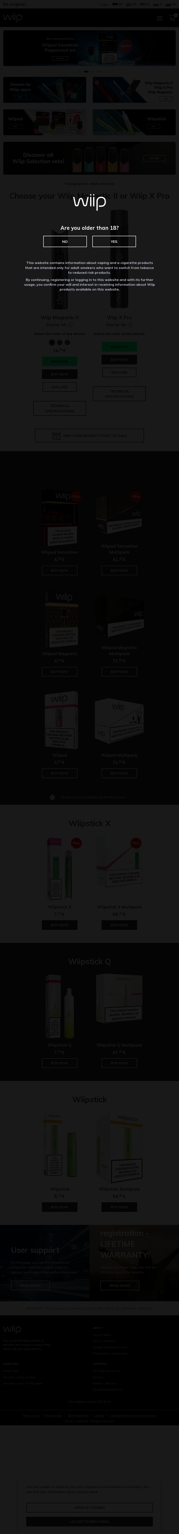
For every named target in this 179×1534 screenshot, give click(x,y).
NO (65, 241)
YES (114, 241)
